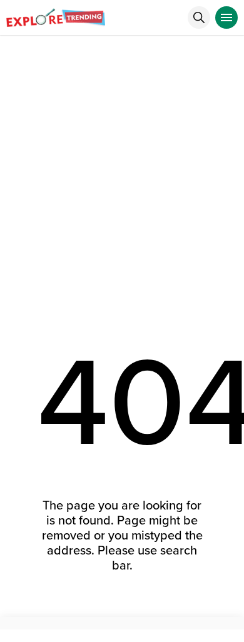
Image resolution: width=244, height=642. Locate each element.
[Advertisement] (122, 164)
